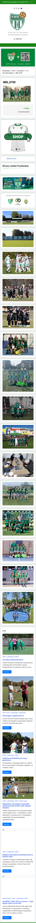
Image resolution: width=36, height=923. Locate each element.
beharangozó (6, 898)
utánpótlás (22, 713)
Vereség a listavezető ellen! (12, 660)
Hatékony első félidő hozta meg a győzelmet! (14, 759)
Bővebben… (7, 672)
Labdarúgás (10, 657)
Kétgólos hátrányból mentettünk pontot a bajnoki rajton (17, 856)
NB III (17, 657)
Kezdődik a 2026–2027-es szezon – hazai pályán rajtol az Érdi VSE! (17, 902)
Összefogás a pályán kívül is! (13, 716)
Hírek (4, 657)
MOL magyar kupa (21, 801)
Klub (8, 713)
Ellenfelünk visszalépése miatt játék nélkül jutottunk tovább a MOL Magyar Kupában (16, 2)
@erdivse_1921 (11, 158)
